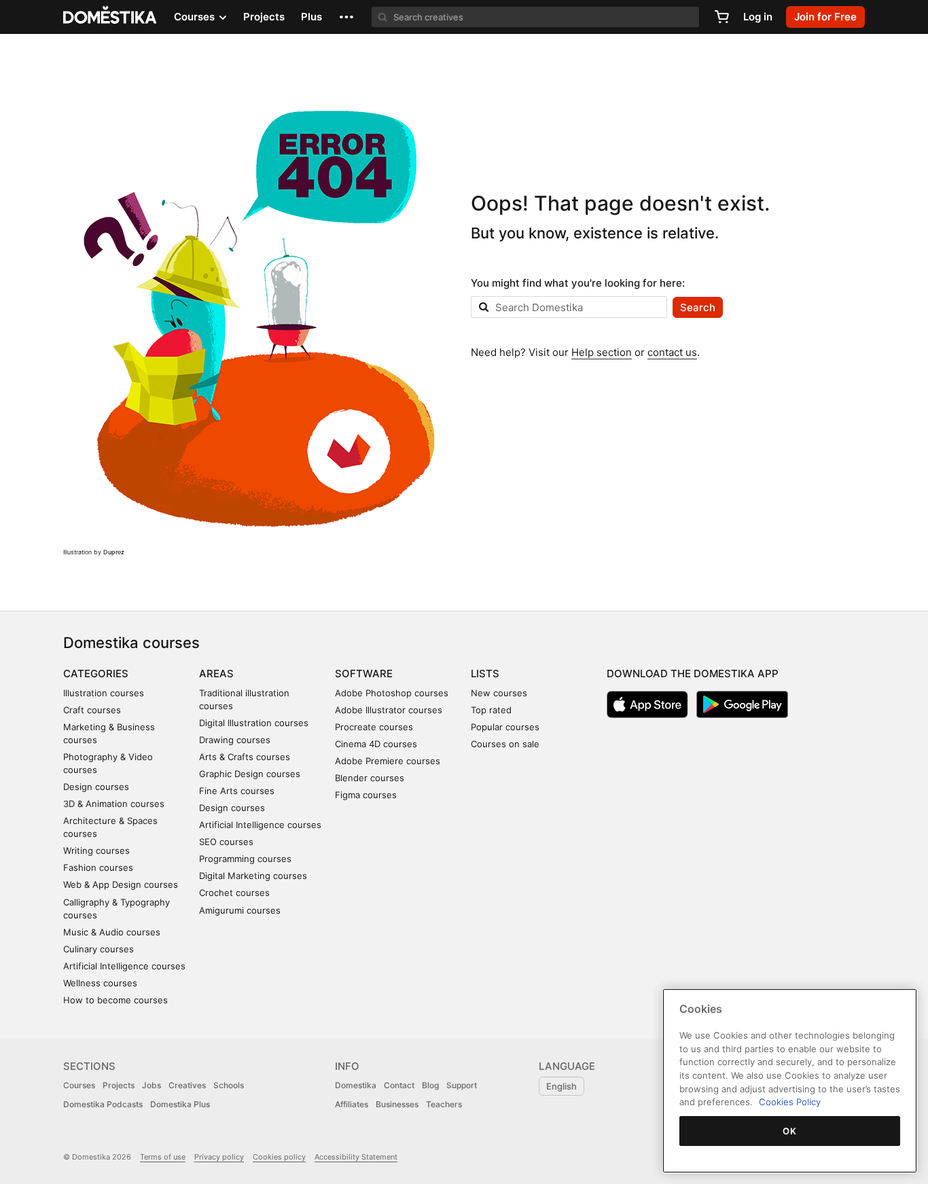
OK (789, 1131)
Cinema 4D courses (376, 743)
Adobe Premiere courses (387, 760)
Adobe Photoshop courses (391, 692)
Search (697, 307)
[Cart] (721, 17)
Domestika (355, 1085)
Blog (430, 1085)
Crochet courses (234, 892)
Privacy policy (219, 1157)
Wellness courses (100, 982)
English (561, 1086)
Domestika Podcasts (103, 1104)
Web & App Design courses (120, 884)
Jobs (151, 1085)
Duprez (113, 552)
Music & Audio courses (111, 932)
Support (461, 1085)
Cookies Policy (790, 1101)
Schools (228, 1085)
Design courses (96, 786)
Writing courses (96, 850)
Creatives (187, 1085)
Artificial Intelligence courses (124, 966)
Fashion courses (98, 867)
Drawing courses (234, 739)
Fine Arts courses (236, 790)
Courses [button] (195, 16)
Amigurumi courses (240, 910)
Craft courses (92, 709)
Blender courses (369, 777)
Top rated (491, 709)
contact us (672, 352)
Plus (311, 16)
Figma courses (366, 794)
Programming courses (245, 858)
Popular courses (505, 726)
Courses (79, 1085)
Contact (399, 1085)
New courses (499, 692)
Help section (601, 352)
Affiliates (351, 1104)
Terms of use (162, 1157)
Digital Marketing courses (253, 875)
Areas (216, 673)
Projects (264, 16)
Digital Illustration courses (253, 722)
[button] (346, 17)
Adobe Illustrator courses (388, 709)
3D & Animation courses (113, 803)
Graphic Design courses (249, 773)
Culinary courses (98, 949)
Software (364, 673)
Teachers (444, 1104)
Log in (757, 16)
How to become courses (115, 999)
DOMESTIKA (110, 17)
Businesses (397, 1104)
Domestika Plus (180, 1104)
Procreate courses (374, 726)
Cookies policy (279, 1157)
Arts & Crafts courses (244, 756)
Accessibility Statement (356, 1157)
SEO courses (226, 841)
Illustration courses (103, 692)
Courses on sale (505, 743)
